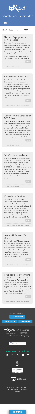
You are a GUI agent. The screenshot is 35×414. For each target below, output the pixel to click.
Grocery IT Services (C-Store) (15, 236)
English (14, 343)
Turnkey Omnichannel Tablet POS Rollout (17, 117)
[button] (5, 23)
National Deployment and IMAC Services (16, 38)
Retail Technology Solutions (17, 274)
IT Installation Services (14, 196)
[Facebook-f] (12, 355)
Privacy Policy (25, 336)
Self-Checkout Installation (16, 155)
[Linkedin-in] (7, 355)
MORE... (28, 62)
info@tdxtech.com (13, 336)
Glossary (23, 389)
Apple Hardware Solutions (16, 76)
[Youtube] (23, 355)
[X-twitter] (17, 355)
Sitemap (17, 391)
